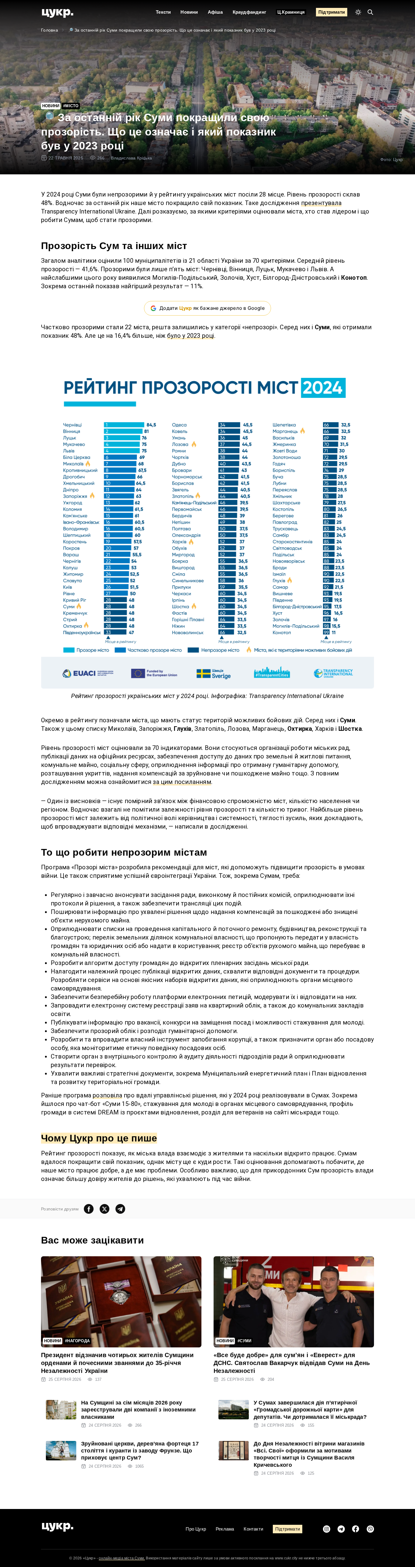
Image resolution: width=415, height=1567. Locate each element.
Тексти (163, 12)
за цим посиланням (182, 781)
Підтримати (331, 12)
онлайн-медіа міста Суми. (122, 1558)
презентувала (321, 203)
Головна (49, 30)
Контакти (253, 1528)
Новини (189, 12)
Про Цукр (196, 1528)
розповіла (107, 1095)
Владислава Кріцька (131, 158)
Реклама (225, 1528)
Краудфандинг (249, 12)
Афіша (215, 12)
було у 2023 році (190, 335)
